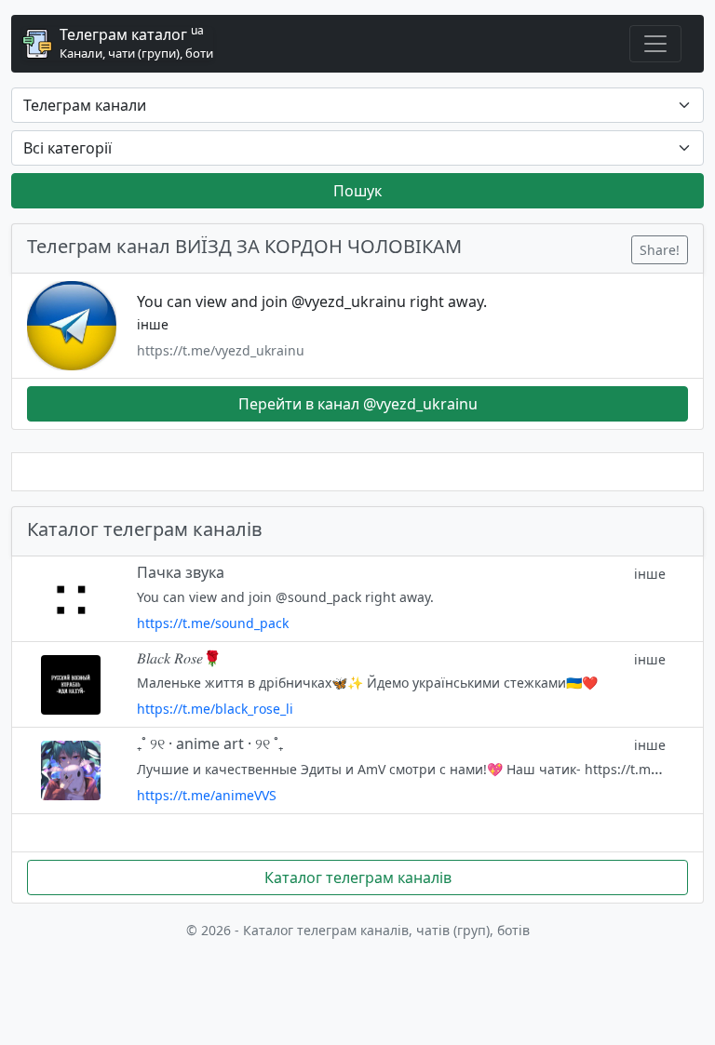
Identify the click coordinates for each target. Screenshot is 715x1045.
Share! (660, 250)
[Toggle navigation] (655, 43)
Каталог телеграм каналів (358, 877)
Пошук (357, 191)
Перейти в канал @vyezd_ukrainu (358, 404)
